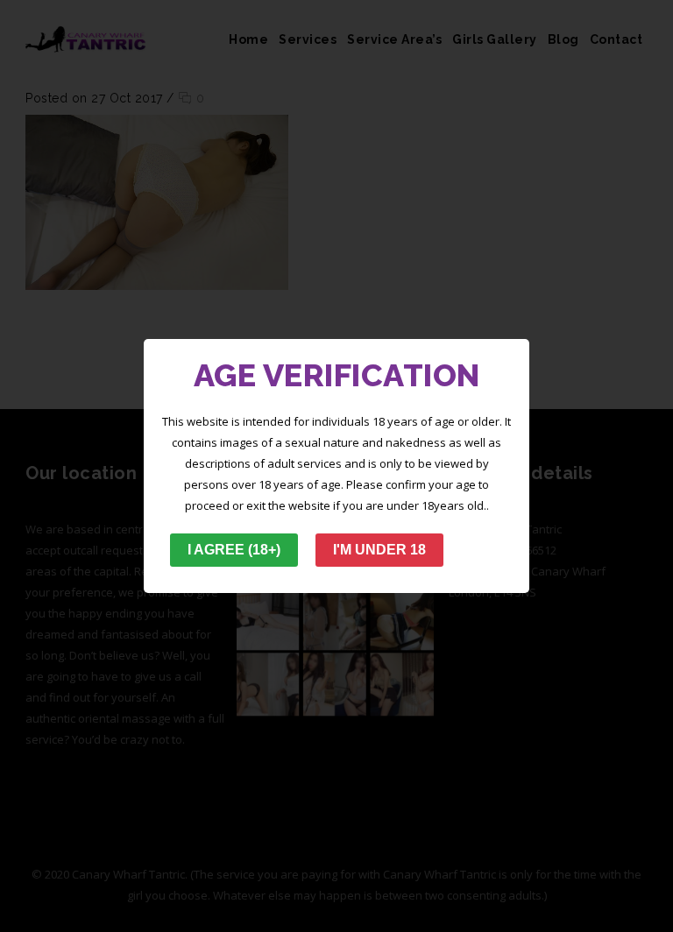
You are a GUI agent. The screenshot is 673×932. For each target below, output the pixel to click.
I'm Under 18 (379, 549)
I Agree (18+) (234, 549)
